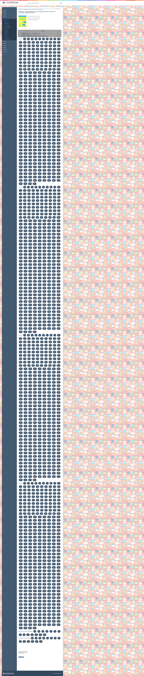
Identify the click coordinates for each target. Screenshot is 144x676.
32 (24, 49)
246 (25, 126)
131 (35, 82)
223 (44, 116)
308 (20, 150)
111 (25, 224)
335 (20, 160)
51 (20, 55)
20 (58, 42)
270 (54, 133)
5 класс (4, 18)
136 (58, 82)
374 (35, 173)
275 (35, 136)
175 (30, 99)
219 (25, 116)
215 (49, 261)
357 (39, 166)
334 (58, 156)
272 (20, 136)
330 (39, 156)
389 (20, 180)
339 (39, 160)
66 (41, 59)
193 (30, 106)
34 (33, 49)
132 (39, 82)
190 (58, 102)
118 (58, 224)
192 (25, 106)
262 (58, 129)
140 (35, 86)
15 (37, 42)
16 (41, 42)
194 (35, 106)
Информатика (7, 37)
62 (24, 59)
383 (35, 325)
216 (54, 261)
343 (58, 160)
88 (50, 65)
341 (49, 160)
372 (25, 173)
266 (35, 133)
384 (39, 325)
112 (30, 224)
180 (54, 99)
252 (54, 126)
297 (54, 143)
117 (54, 224)
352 (58, 163)
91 (20, 69)
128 (20, 82)
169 (44, 96)
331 (44, 156)
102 (25, 72)
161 (49, 92)
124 (44, 79)
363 (25, 170)
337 (30, 160)
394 (44, 180)
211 (30, 261)
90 (58, 65)
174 (25, 99)
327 (25, 156)
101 (20, 72)
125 (49, 79)
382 (30, 325)
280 (58, 136)
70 (58, 59)
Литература (6, 32)
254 (20, 129)
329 (35, 156)
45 (37, 52)
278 (49, 136)
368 (49, 170)
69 (54, 59)
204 (39, 109)
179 (49, 99)
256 (30, 129)
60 (58, 55)
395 (49, 180)
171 (54, 96)
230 (35, 119)
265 (30, 133)
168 (39, 96)
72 (24, 62)
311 (35, 150)
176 (35, 99)
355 (30, 166)
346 (30, 163)
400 (30, 183)
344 (20, 163)
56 (41, 55)
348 (39, 163)
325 (58, 153)
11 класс (5, 51)
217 (58, 261)
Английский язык (7, 26)
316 (58, 150)
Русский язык (6, 24)
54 (33, 55)
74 (33, 62)
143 (49, 86)
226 (58, 116)
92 (24, 69)
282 (25, 139)
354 (25, 166)
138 (25, 86)
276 (39, 136)
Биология (6, 34)
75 (37, 62)
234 (54, 119)
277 (44, 136)
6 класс (4, 41)
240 (39, 123)
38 (50, 49)
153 (54, 89)
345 (25, 163)
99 (54, 69)
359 (49, 166)
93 (28, 69)
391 (30, 180)
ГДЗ (18, 8)
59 (54, 55)
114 (39, 224)
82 (24, 65)
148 (30, 89)
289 (58, 139)
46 (41, 52)
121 (30, 79)
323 (49, 153)
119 (20, 79)
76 (41, 62)
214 (44, 261)
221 (35, 116)
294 (39, 143)
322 (44, 153)
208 (58, 109)
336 (25, 160)
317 (20, 153)
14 (33, 42)
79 (54, 62)
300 (25, 146)
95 (37, 69)
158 (35, 92)
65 (37, 59)
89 (54, 65)
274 (30, 136)
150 (39, 89)
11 (20, 42)
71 (20, 62)
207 (54, 109)
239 (35, 123)
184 (30, 102)
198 (54, 106)
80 (58, 62)
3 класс (4, 14)
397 (58, 180)
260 (49, 129)
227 (20, 119)
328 (30, 156)
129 (25, 82)
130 (30, 82)
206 (49, 109)
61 (20, 59)
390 (25, 180)
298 (58, 143)
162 (54, 92)
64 (33, 59)
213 (39, 261)
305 (49, 146)
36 (41, 49)
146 (20, 89)
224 (49, 116)
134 (49, 82)
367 (44, 170)
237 (25, 123)
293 (35, 143)
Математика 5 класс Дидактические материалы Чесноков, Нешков (44, 8)
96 (41, 69)
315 (54, 150)
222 (39, 116)
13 (40, 634)
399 (25, 183)
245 (20, 126)
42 (24, 52)
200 (20, 109)
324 (54, 153)
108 (54, 72)
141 (39, 86)
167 (35, 96)
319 (30, 153)
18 (50, 42)
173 (20, 99)
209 (20, 261)
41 (20, 52)
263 (20, 133)
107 (49, 72)
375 (39, 173)
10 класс (5, 49)
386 (49, 325)
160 (44, 92)
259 (44, 129)
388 (58, 325)
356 (35, 166)
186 (39, 102)
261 (54, 129)
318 (25, 153)
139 (30, 86)
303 (39, 146)
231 (39, 119)
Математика (6, 23)
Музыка (5, 35)
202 (30, 109)
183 (25, 102)
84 (33, 65)
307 (58, 146)
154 (58, 89)
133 (44, 82)
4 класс (4, 16)
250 (44, 126)
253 (58, 126)
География (6, 31)
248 (35, 126)
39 (54, 49)
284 (35, 139)
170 (49, 96)
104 (35, 72)
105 (39, 72)
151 (44, 89)
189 (54, 102)
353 (20, 166)
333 (54, 156)
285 (39, 139)
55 (37, 55)
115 (44, 224)
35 (37, 49)
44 (33, 52)
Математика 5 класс (30, 8)
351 (54, 163)
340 (44, 160)
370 (58, 170)
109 (58, 72)
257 (35, 129)
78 (50, 62)
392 (35, 180)
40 (58, 49)
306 (54, 146)
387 (54, 325)
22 (24, 45)
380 (20, 325)
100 (58, 69)
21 (20, 45)
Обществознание (7, 27)
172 (58, 96)
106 (44, 72)
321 (39, 153)
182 (20, 102)
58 (50, 55)
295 (44, 143)
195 (39, 106)
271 (58, 133)
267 (39, 133)
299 (20, 146)
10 (58, 38)
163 (58, 92)
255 (25, 129)
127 (58, 79)
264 (25, 133)
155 (20, 92)
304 (44, 146)
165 (25, 96)
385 (44, 325)
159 (39, 92)
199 (58, 106)
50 (58, 52)
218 (20, 116)
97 (45, 69)
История (5, 29)
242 (49, 123)
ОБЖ (5, 21)
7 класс (4, 43)
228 (25, 119)
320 (35, 153)
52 (24, 55)
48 (50, 52)
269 (49, 133)
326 (20, 156)
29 (54, 45)
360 (54, 166)
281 (20, 139)
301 (30, 146)
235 (58, 119)
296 (49, 143)
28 (50, 45)
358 (44, 166)
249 (39, 126)
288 (54, 139)
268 (44, 133)
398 (20, 183)
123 (39, 79)
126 (54, 79)
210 (25, 261)
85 (37, 65)
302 (35, 146)
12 (24, 42)
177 (39, 99)
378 (54, 173)
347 (35, 163)
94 (33, 69)
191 (20, 106)
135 (54, 82)
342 (54, 160)
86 (41, 65)
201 (25, 109)
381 (25, 325)
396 (54, 180)
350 (49, 163)
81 (20, 65)
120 (25, 79)
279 (54, 136)
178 (44, 99)
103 (30, 72)
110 (20, 224)
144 (54, 86)
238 (30, 123)
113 (35, 224)
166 (30, 96)
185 (35, 102)
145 (58, 86)
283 (30, 139)
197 (49, 106)
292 (30, 143)
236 (20, 123)
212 (35, 261)
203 (35, 109)
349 (44, 163)
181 (58, 99)
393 (39, 180)
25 (37, 45)
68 (50, 59)
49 (54, 52)
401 (34, 183)
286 (44, 139)
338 (35, 160)
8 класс (4, 45)
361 (58, 166)
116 (49, 224)
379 (58, 173)
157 (30, 92)
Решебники (21, 8)
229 (30, 119)
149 (35, 89)
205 (44, 109)
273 (25, 136)
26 (41, 45)
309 (25, 150)
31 (20, 49)
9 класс (4, 47)
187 (44, 102)
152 (49, 89)
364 (30, 170)
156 (25, 92)
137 (20, 86)
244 (58, 123)
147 (25, 89)
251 (49, 126)
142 (44, 86)
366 (39, 170)
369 (54, 170)
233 (49, 119)
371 (20, 173)
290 (20, 143)
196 (44, 106)
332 (49, 156)
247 (30, 126)
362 (20, 170)
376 (44, 173)
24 (33, 45)
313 (44, 150)
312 (39, 150)
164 (20, 96)
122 (35, 79)
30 (58, 45)
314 (49, 150)
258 (39, 129)
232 (44, 119)
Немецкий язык (7, 38)
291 (25, 143)
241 (44, 123)
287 (49, 139)
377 (49, 173)
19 (54, 42)
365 (35, 170)
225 (54, 116)
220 (30, 116)
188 (49, 102)
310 (30, 150)
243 (54, 123)
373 (30, 173)
